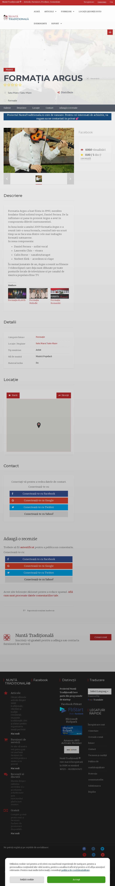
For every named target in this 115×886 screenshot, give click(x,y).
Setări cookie (27, 879)
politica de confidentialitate (75, 870)
